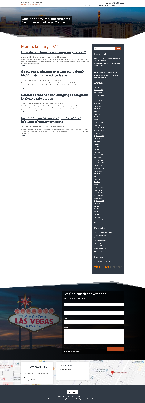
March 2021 (97, 217)
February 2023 (98, 155)
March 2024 (97, 119)
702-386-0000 (118, 3)
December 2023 (99, 128)
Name (65, 300)
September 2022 (99, 168)
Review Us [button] (72, 392)
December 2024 (99, 95)
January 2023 (98, 157)
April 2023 (97, 149)
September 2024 (99, 103)
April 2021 (97, 214)
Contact (121, 5)
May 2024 (97, 114)
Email (65, 309)
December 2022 (99, 160)
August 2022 (98, 171)
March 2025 (97, 87)
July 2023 (97, 141)
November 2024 (99, 98)
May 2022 (97, 179)
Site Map (58, 399)
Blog (113, 5)
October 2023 (98, 133)
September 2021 (99, 201)
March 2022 (97, 184)
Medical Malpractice (57, 80)
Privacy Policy (65, 399)
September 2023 (99, 136)
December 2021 (99, 193)
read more (24, 65)
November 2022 (99, 163)
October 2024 (98, 101)
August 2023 (98, 138)
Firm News (97, 238)
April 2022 (97, 182)
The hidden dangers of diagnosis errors (105, 72)
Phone (65, 318)
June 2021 (97, 209)
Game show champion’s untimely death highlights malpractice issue (52, 73)
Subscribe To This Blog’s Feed (103, 261)
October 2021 (98, 198)
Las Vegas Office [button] (72, 374)
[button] (143, 401)
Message (66, 327)
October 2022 (98, 165)
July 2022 (97, 174)
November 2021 (99, 195)
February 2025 (98, 90)
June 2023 (97, 144)
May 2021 (97, 211)
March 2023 (97, 152)
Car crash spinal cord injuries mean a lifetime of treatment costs (51, 120)
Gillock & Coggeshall (35, 57)
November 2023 (99, 130)
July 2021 (97, 206)
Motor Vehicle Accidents (58, 57)
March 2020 (97, 222)
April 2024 (97, 117)
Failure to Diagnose (100, 235)
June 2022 (97, 176)
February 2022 (98, 187)
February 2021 (98, 220)
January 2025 (98, 92)
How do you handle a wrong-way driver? (53, 52)
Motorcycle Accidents (100, 248)
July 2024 (97, 109)
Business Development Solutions (80, 399)
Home (84, 5)
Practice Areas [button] (103, 5)
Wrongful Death (99, 251)
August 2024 (98, 106)
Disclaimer (67, 348)
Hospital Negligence (100, 240)
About (91, 5)
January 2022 (98, 190)
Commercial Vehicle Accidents (103, 232)
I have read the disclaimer (73, 351)
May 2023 (97, 147)
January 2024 (98, 125)
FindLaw (94, 399)
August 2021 (98, 203)
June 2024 (97, 111)
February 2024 (98, 122)
